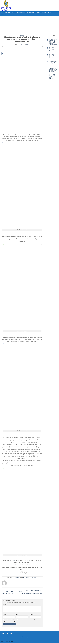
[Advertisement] (29, 25)
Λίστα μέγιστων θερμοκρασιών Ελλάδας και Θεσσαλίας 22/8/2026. (52, 56)
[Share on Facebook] (18, 573)
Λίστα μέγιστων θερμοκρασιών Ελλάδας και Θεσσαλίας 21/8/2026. (52, 76)
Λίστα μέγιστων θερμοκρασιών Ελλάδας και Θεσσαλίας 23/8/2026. (52, 49)
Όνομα (4, 614)
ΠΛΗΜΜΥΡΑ (35, 577)
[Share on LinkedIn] (26, 573)
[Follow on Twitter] (57, 13)
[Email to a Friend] (22, 573)
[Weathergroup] (13, 5)
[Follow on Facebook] (57, 12)
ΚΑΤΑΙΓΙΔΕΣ (25, 577)
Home (2, 12)
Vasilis (27, 44)
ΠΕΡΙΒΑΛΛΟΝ (22, 35)
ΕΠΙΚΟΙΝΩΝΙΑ (3, 14)
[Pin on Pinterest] (24, 573)
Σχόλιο (4, 604)
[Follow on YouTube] (57, 15)
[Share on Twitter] (20, 573)
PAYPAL (13, 560)
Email (17, 614)
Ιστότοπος (32, 614)
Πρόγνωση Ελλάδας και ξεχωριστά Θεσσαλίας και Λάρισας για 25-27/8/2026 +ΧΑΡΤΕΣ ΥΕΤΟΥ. (53, 42)
